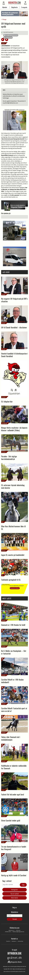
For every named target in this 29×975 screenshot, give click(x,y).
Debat (3, 43)
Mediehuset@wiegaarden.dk (18, 931)
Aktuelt (3, 294)
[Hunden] (14, 953)
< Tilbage (3, 19)
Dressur (4, 397)
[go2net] (14, 958)
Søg (23, 885)
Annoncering (20, 941)
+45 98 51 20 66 (8, 931)
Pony (3, 842)
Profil (3, 480)
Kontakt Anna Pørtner (14, 588)
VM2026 (3, 620)
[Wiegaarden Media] (14, 962)
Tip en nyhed (14, 894)
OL (2, 522)
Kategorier (14, 890)
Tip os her (8, 941)
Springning (4, 423)
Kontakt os (14, 941)
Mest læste (14, 898)
